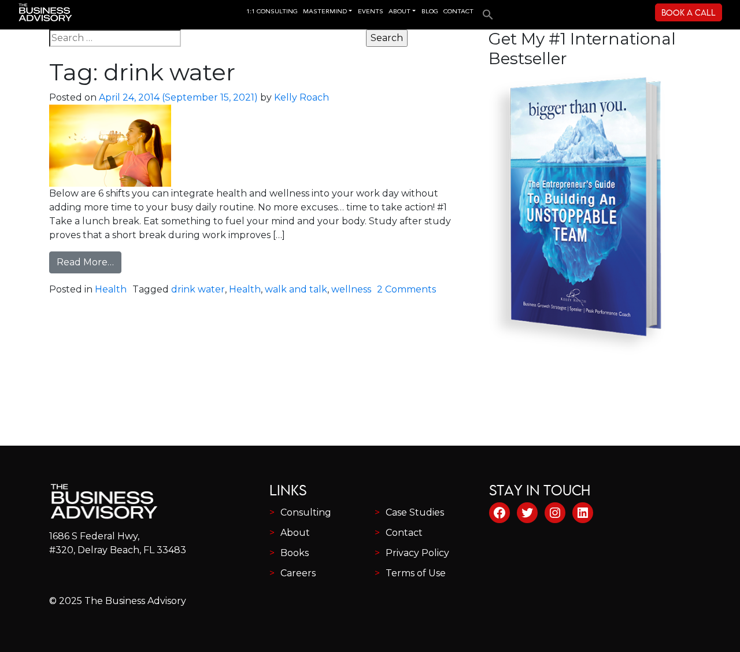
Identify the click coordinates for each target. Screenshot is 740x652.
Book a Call (688, 12)
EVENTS (370, 12)
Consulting (305, 512)
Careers (298, 573)
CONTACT (458, 12)
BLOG (429, 12)
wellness (351, 289)
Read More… (89, 262)
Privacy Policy (417, 552)
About (295, 532)
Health (111, 289)
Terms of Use (416, 573)
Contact (404, 532)
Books (294, 552)
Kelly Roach (301, 97)
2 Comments (406, 289)
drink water (198, 289)
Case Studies (415, 512)
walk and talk (296, 289)
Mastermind (325, 12)
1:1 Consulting (272, 12)
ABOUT (399, 12)
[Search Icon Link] (485, 10)
